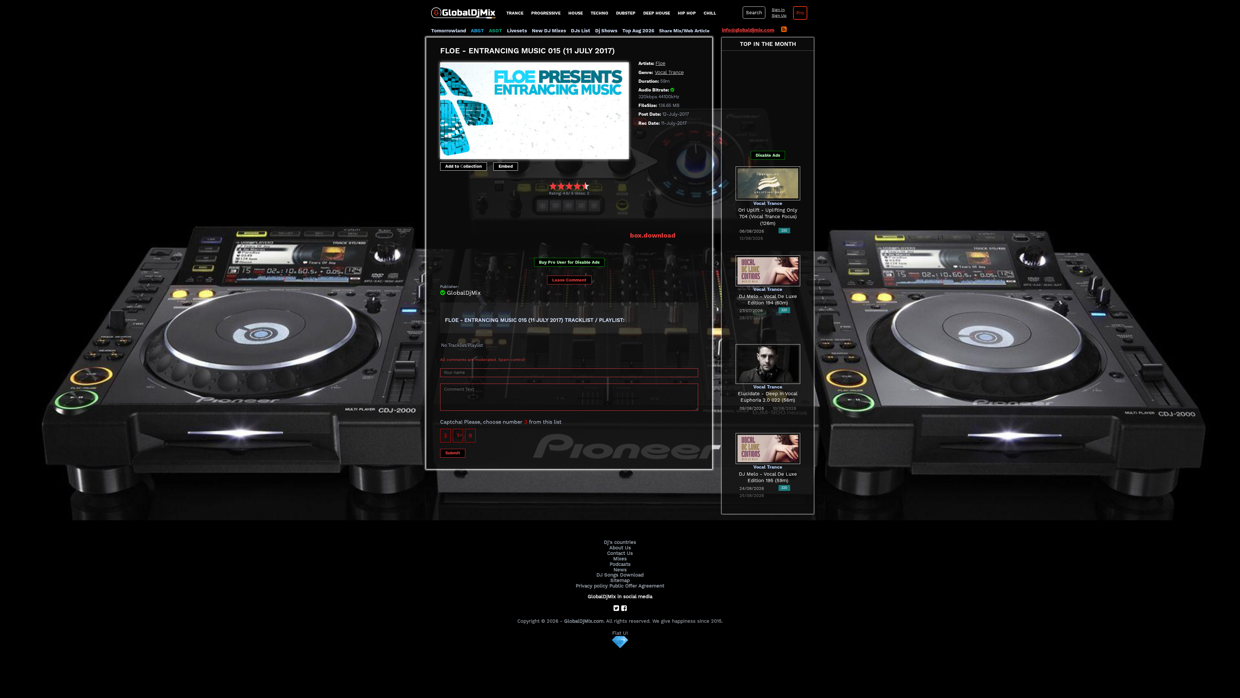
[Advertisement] (557, 213)
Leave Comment (569, 280)
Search (754, 13)
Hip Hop (687, 13)
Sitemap (620, 580)
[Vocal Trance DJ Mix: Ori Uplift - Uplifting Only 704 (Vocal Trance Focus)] (768, 183)
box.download (653, 235)
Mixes (620, 559)
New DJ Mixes (549, 31)
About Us (620, 548)
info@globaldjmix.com (748, 30)
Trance (514, 13)
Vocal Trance (669, 72)
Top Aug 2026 (638, 31)
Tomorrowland (448, 31)
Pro (800, 13)
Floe (660, 63)
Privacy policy (592, 586)
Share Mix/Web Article (684, 30)
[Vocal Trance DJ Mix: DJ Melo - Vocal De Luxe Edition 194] (768, 270)
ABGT (477, 31)
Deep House (656, 13)
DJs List (580, 31)
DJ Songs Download (620, 575)
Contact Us (620, 553)
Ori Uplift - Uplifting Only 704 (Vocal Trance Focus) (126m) (767, 216)
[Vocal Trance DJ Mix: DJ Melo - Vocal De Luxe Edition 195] (768, 448)
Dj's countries (620, 542)
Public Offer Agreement (636, 586)
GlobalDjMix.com (584, 621)
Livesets (517, 31)
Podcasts (620, 564)
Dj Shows (606, 31)
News (620, 570)
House (575, 13)
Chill (710, 13)
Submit (452, 452)
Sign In (778, 9)
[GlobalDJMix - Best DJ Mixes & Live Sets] (461, 11)
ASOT (495, 31)
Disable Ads (768, 155)
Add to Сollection (463, 166)
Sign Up (779, 15)
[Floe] (534, 109)
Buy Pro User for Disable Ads (569, 262)
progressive (546, 13)
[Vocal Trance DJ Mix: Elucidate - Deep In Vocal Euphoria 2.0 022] (768, 363)
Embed (506, 166)
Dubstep (626, 13)
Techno (599, 13)
